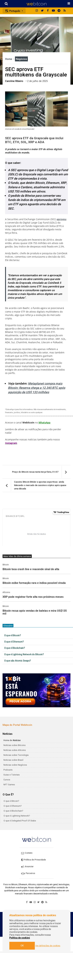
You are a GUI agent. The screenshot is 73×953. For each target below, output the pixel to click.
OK (22, 945)
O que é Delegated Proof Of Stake (20, 820)
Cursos (6, 779)
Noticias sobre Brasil (13, 760)
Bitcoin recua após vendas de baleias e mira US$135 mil (35, 612)
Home (9, 59)
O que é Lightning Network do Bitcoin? (24, 654)
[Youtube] (53, 10)
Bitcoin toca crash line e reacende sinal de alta (31, 569)
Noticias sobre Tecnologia (16, 755)
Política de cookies (19, 937)
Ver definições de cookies (47, 945)
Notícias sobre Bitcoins (14, 745)
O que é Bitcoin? (12, 635)
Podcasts (8, 769)
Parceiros (30, 873)
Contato (28, 852)
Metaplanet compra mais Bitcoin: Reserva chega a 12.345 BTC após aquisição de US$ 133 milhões (36, 387)
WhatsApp (44, 422)
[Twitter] (42, 10)
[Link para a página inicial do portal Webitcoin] (36, 839)
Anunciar (29, 866)
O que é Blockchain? (14, 648)
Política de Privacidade (34, 859)
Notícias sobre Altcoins (14, 750)
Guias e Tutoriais (11, 774)
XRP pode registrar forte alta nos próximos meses (33, 597)
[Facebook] (47, 10)
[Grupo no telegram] (59, 10)
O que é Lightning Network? (17, 815)
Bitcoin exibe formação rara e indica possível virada (34, 583)
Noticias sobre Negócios (15, 764)
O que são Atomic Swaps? (17, 661)
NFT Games (9, 784)
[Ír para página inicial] (36, 3)
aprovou (61, 219)
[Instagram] (36, 10)
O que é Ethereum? (14, 642)
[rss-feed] (64, 10)
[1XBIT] (36, 690)
